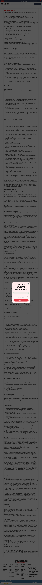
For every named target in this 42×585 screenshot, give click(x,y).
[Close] (28, 284)
